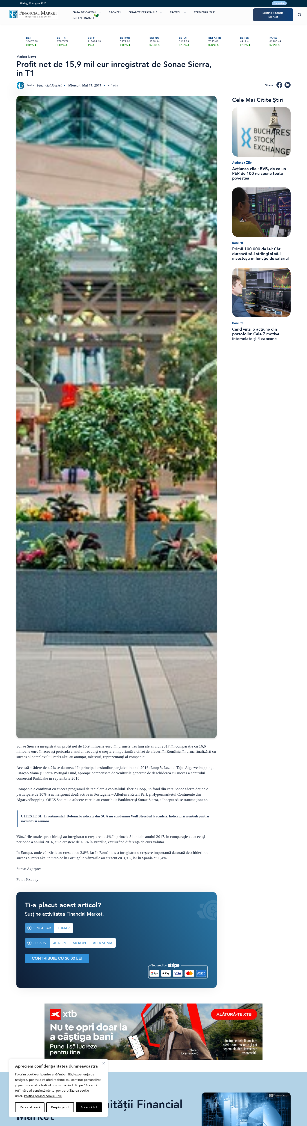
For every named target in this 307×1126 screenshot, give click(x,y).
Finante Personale (143, 12)
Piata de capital (84, 12)
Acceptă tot (88, 1107)
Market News (26, 57)
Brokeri (114, 12)
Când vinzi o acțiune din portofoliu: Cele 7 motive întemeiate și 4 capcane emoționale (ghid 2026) (255, 334)
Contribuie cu (57, 958)
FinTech (175, 12)
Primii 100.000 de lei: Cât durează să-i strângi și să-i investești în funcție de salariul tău (260, 254)
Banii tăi (238, 243)
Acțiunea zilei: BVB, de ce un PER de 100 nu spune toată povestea (259, 174)
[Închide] (103, 1063)
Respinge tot (60, 1107)
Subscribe (279, 3)
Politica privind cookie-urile (43, 1096)
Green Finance (84, 18)
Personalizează (30, 1107)
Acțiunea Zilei (242, 162)
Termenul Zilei (204, 12)
